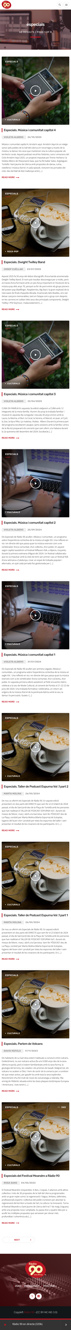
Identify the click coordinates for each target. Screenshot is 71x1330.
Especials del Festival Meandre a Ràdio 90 (32, 1176)
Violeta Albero (13, 137)
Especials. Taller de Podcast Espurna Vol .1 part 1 (36, 915)
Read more (10, 177)
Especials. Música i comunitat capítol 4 (30, 130)
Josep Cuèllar (13, 269)
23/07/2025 (34, 269)
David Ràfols (12, 1051)
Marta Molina (12, 793)
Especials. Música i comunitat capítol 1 (29, 655)
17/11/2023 (31, 1051)
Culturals (13, 119)
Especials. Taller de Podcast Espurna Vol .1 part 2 (36, 786)
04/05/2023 (28, 1183)
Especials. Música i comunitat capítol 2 (29, 523)
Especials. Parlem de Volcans (23, 1044)
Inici (18, 1286)
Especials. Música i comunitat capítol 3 (30, 394)
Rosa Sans (10, 1183)
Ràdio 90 (29, 1312)
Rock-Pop (12, 251)
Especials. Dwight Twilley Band (24, 262)
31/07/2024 (34, 662)
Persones (49, 1286)
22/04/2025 (35, 401)
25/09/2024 (35, 530)
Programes (31, 1286)
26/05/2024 (32, 793)
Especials (11, 61)
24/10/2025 (35, 137)
